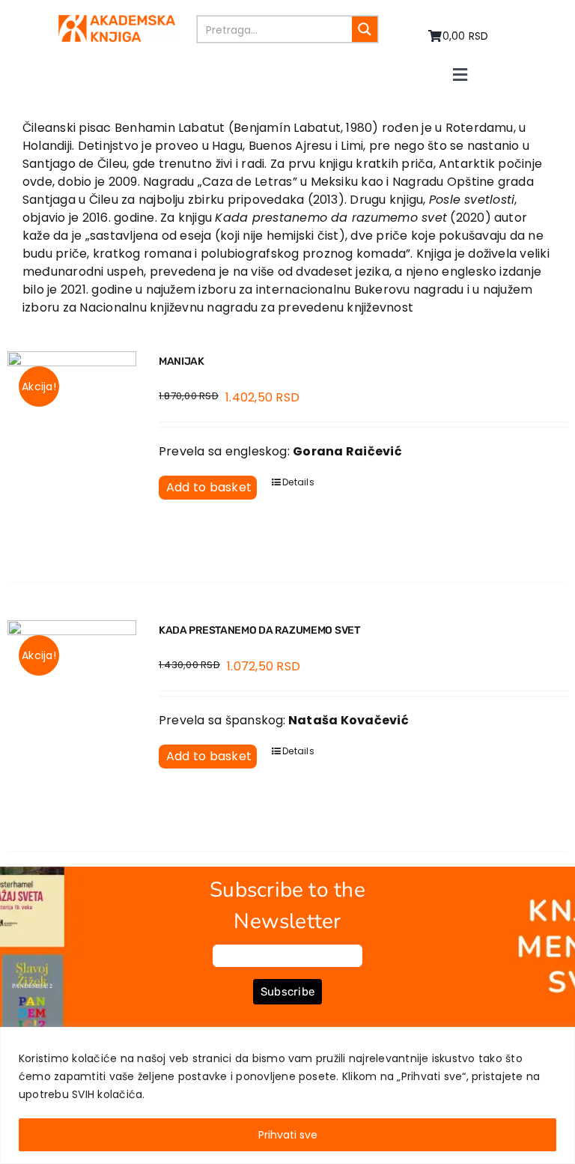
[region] (287, 1095)
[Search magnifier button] (364, 29)
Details (298, 482)
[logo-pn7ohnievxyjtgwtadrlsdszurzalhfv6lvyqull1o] (116, 20)
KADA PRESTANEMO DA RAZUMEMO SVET (259, 630)
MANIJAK (181, 361)
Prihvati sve (287, 1134)
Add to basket (209, 487)
